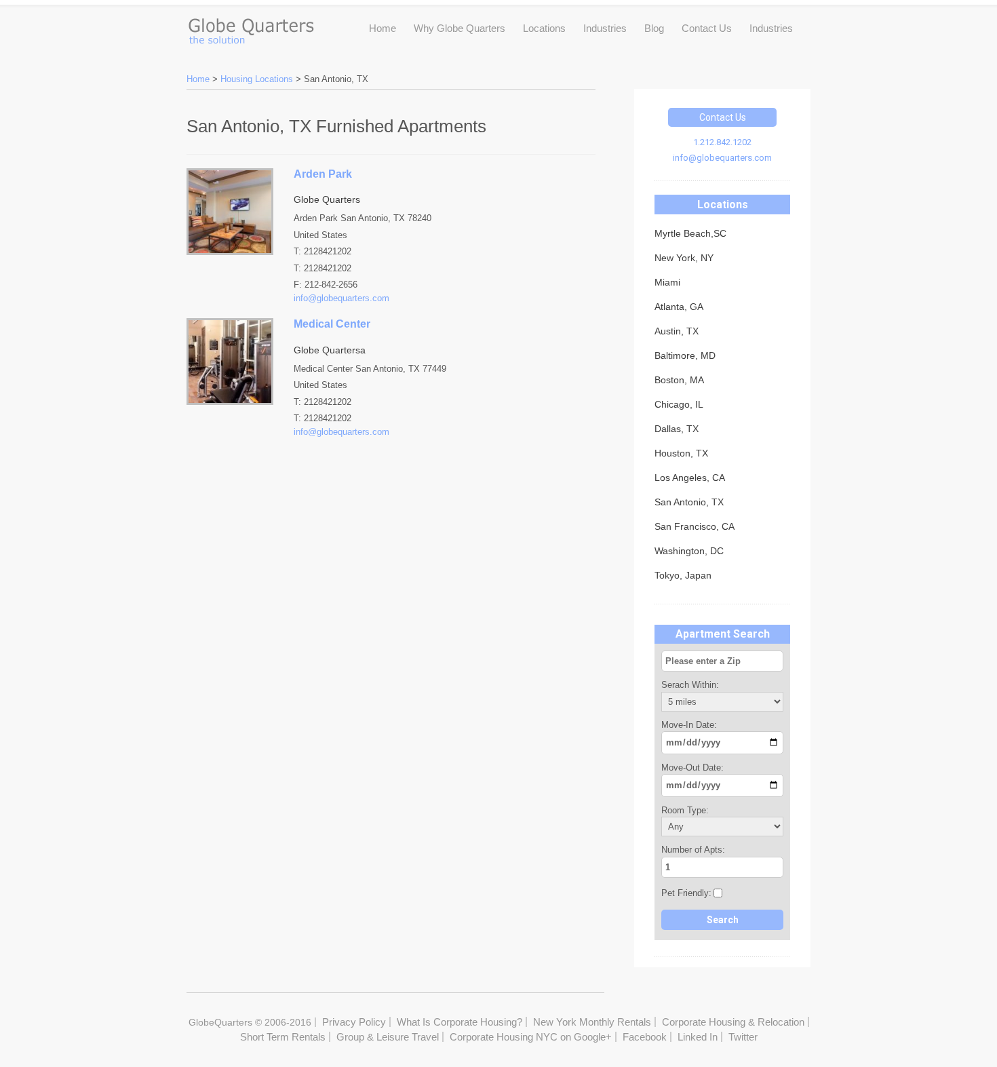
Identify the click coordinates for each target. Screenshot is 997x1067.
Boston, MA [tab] (679, 379)
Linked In (698, 1037)
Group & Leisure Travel (387, 1037)
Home (382, 28)
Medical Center (332, 324)
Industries (605, 28)
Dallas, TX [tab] (676, 428)
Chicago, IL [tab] (678, 404)
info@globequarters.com (722, 158)
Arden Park (323, 174)
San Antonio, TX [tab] (689, 502)
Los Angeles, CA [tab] (689, 477)
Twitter (743, 1037)
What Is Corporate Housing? (459, 1022)
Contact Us (707, 28)
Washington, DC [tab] (689, 550)
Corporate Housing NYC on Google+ (531, 1037)
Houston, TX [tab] (681, 453)
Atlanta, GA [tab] (678, 306)
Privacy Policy (354, 1022)
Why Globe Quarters (459, 28)
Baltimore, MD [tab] (685, 355)
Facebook (645, 1037)
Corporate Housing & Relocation (733, 1022)
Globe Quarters (251, 28)
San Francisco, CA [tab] (694, 526)
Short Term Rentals (283, 1037)
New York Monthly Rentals (592, 1022)
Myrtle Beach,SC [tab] (690, 233)
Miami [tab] (667, 282)
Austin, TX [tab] (676, 331)
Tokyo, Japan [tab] (682, 575)
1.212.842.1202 (722, 142)
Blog (654, 28)
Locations (544, 28)
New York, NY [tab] (683, 257)
